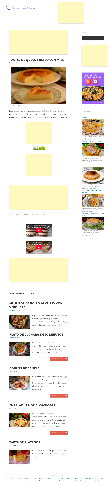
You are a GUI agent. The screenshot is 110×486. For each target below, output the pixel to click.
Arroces (63, 478)
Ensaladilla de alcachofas (32, 405)
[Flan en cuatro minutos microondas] (93, 176)
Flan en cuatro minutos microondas (89, 165)
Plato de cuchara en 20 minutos (36, 334)
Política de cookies (70, 483)
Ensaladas (70, 478)
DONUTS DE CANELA (24, 368)
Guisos (76, 478)
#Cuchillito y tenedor (40, 214)
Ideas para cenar (12, 481)
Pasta (81, 478)
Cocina (12, 214)
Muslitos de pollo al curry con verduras (36, 305)
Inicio (8, 478)
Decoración (94, 481)
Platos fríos (88, 478)
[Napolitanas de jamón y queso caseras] (93, 200)
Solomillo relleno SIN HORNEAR (92, 142)
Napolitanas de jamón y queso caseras (91, 192)
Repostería (30, 214)
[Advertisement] (71, 12)
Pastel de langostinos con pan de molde (93, 215)
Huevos (41, 478)
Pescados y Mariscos (24, 481)
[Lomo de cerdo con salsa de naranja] (93, 127)
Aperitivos (26, 478)
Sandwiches (48, 478)
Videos (61, 483)
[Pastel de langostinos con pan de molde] (93, 223)
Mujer (36, 483)
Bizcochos (42, 481)
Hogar (87, 481)
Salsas (82, 481)
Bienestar (43, 483)
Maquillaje (50, 483)
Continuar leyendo (58, 358)
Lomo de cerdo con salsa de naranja (91, 117)
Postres (24, 214)
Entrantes (19, 478)
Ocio (56, 483)
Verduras (95, 478)
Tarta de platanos (24, 442)
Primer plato (56, 478)
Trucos (100, 481)
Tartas (76, 481)
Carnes (101, 478)
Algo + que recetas (57, 475)
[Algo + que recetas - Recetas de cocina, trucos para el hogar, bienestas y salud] (21, 5)
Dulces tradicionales (52, 481)
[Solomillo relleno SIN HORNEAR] (93, 149)
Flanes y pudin (18, 214)
